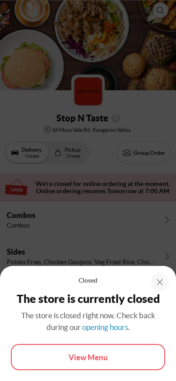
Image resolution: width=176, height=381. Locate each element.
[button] (160, 282)
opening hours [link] (105, 327)
